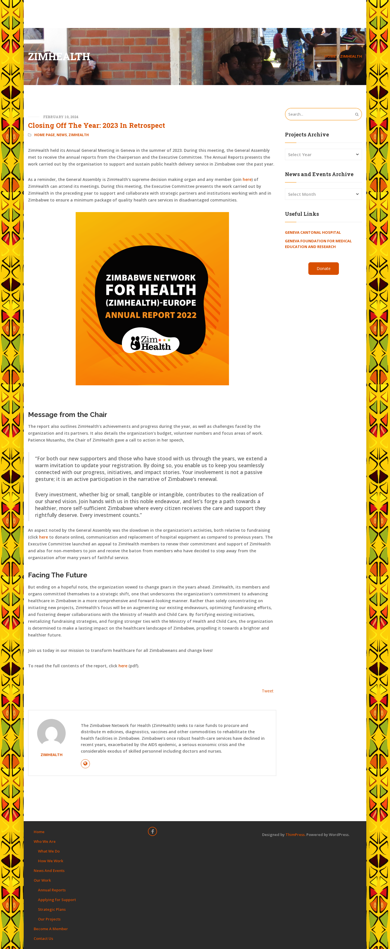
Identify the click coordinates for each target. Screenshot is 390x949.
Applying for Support (57, 899)
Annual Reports (52, 889)
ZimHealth (351, 56)
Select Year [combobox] (299, 154)
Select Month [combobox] (302, 194)
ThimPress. (295, 834)
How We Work (50, 860)
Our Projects (49, 919)
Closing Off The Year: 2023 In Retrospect (96, 125)
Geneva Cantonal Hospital (313, 232)
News (62, 134)
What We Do (49, 851)
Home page (44, 134)
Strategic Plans (52, 909)
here (247, 179)
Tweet (268, 691)
